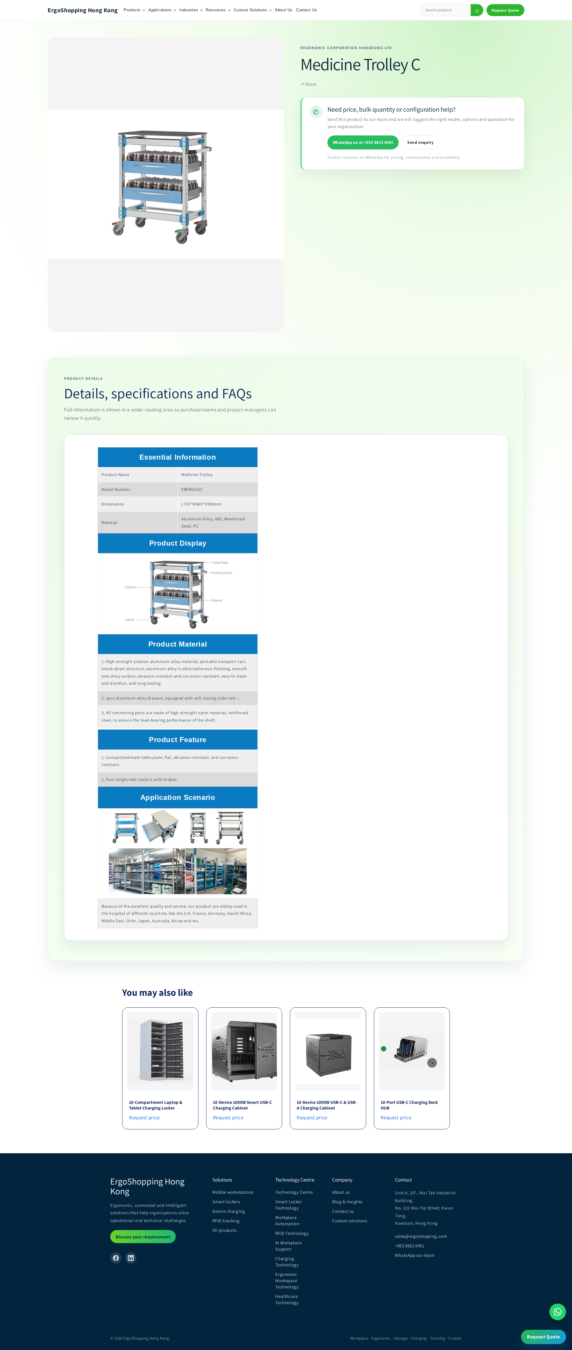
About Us (284, 10)
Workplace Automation (287, 1220)
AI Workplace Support (288, 1246)
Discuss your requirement (143, 1237)
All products (224, 1230)
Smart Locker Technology (288, 1205)
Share (308, 84)
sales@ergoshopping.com (421, 1236)
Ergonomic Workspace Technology (287, 1280)
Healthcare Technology (287, 1299)
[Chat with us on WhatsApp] (557, 1312)
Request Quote (505, 10)
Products (132, 10)
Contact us (343, 1211)
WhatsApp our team (414, 1255)
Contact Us (306, 10)
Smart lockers (226, 1201)
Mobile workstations (232, 1192)
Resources (216, 10)
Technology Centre (294, 1192)
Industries (188, 10)
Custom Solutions (251, 10)
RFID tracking (226, 1220)
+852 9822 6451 (409, 1245)
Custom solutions (349, 1220)
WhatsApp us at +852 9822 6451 (363, 142)
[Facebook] (116, 1258)
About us (341, 1192)
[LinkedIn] (130, 1258)
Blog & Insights (347, 1201)
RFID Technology (292, 1233)
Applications (160, 10)
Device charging (228, 1211)
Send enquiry (420, 142)
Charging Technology (287, 1262)
